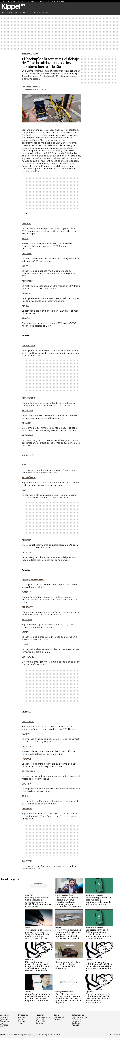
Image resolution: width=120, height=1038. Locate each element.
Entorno (20, 12)
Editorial (40, 1019)
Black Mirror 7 (23, 1)
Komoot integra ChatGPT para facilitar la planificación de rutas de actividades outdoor (98, 900)
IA (28, 12)
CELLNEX (26, 253)
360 (2, 1027)
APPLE (25, 306)
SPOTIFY (26, 784)
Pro (48, 12)
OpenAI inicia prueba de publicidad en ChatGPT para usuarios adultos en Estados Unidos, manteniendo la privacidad (98, 999)
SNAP (25, 632)
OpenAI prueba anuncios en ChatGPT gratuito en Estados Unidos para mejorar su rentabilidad (37, 997)
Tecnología (38, 12)
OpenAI (89, 959)
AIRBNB (26, 293)
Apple (56, 1)
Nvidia (13, 1)
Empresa (27, 53)
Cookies (57, 1019)
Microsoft (29, 959)
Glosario (22, 1021)
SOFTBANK (28, 657)
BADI (24, 490)
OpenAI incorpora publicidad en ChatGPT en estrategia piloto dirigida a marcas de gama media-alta (99, 966)
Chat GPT (29, 895)
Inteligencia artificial (64, 895)
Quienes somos (43, 1017)
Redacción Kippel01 (31, 87)
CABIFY (25, 734)
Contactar (40, 1023)
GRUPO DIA (28, 721)
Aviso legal (59, 1017)
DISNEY (26, 644)
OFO (24, 465)
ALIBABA (26, 540)
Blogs (20, 1023)
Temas (21, 1019)
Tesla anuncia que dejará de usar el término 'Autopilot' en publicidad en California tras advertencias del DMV (38, 934)
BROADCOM (28, 398)
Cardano (40, 1)
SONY (25, 266)
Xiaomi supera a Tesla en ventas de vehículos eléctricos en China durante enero (68, 965)
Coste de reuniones (76, 1024)
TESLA (25, 238)
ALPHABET (27, 281)
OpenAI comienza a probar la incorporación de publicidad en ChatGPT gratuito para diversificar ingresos (68, 998)
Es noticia (5, 1)
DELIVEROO (28, 345)
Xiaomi (48, 1)
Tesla (27, 927)
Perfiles (21, 1017)
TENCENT (27, 619)
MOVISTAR (27, 435)
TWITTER (27, 861)
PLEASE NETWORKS (32, 579)
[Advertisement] (60, 33)
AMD (63, 1)
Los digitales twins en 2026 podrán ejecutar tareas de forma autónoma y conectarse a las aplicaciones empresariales (98, 935)
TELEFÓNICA (28, 477)
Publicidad (41, 1021)
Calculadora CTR (80, 1017)
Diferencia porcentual (77, 1020)
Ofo (36, 53)
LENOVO (26, 223)
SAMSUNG (27, 410)
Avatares (4, 1025)
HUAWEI (26, 759)
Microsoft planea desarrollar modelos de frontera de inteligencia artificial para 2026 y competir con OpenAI (37, 966)
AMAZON (27, 318)
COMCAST (27, 607)
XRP (32, 1)
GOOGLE (26, 552)
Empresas (7, 12)
